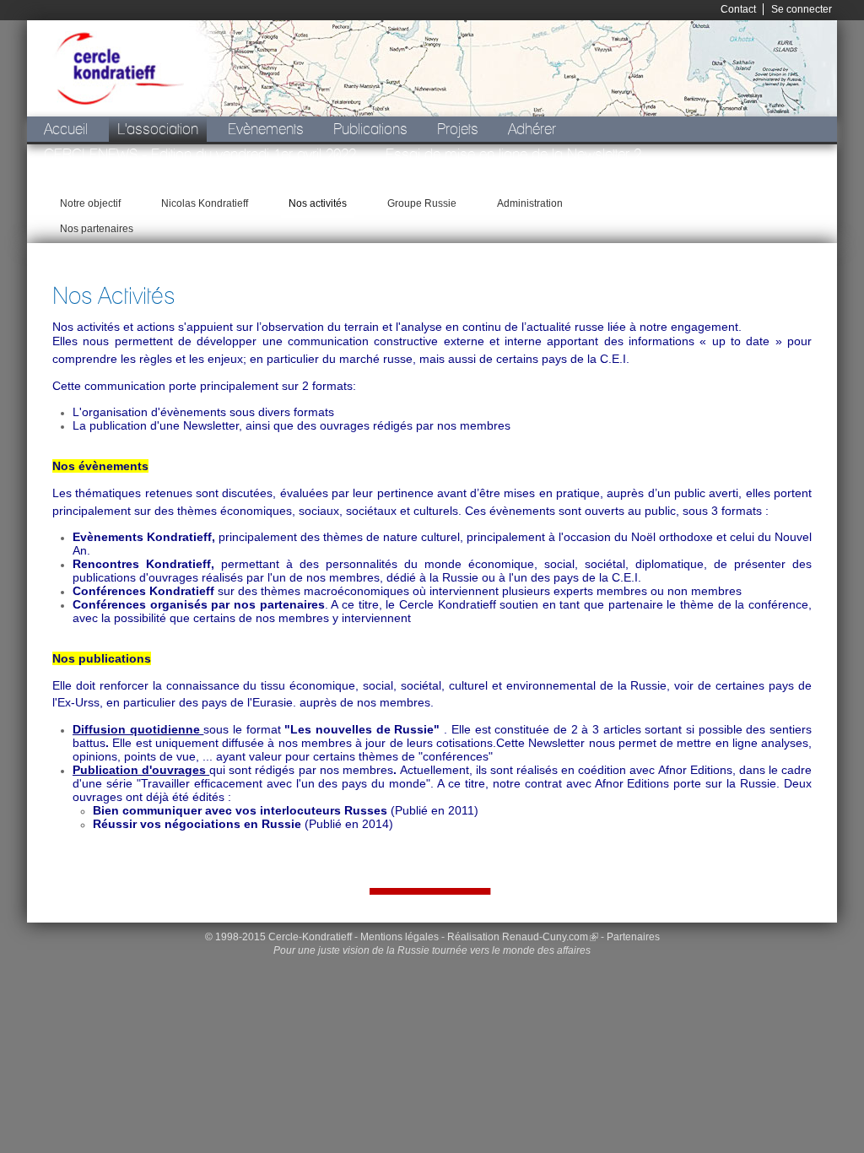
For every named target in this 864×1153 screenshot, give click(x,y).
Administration (530, 203)
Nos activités (318, 203)
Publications (370, 129)
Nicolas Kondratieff (204, 203)
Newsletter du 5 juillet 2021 (739, 205)
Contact (738, 9)
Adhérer (532, 129)
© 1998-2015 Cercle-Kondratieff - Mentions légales (322, 937)
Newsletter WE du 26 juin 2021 (137, 179)
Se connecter (801, 9)
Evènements (266, 129)
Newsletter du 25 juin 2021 (538, 179)
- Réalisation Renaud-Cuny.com (514, 937)
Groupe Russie (421, 203)
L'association (157, 129)
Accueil (66, 129)
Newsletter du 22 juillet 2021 (344, 179)
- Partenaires (630, 937)
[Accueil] (118, 68)
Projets (457, 129)
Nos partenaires (96, 229)
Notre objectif (90, 203)
